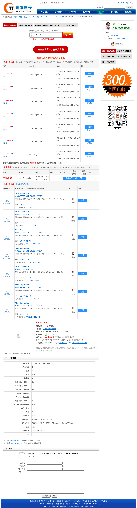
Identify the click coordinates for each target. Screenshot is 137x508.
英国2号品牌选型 (108, 56)
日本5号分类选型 (71, 25)
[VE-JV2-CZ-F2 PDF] (73, 272)
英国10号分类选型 (41, 25)
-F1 (8, 100)
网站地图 (104, 501)
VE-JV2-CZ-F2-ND (33, 280)
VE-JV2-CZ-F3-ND (33, 299)
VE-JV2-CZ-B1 (25, 314)
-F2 (8, 113)
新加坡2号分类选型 (25, 25)
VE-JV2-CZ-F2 (25, 278)
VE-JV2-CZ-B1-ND (33, 317)
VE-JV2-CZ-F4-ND (33, 244)
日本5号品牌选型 (108, 62)
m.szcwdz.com (119, 38)
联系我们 (128, 12)
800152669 (63, 343)
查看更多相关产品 (22, 184)
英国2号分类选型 (56, 25)
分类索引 (72, 12)
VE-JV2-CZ (60, 17)
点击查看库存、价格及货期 (51, 49)
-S (8, 87)
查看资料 (90, 76)
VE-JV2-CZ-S (25, 223)
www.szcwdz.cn (16, 443)
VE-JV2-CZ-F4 (25, 241)
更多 (5, 76)
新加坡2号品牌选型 (124, 51)
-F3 (8, 154)
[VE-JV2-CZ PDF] (73, 199)
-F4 (8, 127)
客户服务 (114, 12)
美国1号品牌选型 (108, 51)
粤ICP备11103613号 (92, 504)
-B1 (8, 140)
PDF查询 (51, 334)
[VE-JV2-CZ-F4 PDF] (73, 236)
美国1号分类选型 (10, 25)
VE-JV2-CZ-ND (32, 207)
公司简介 (58, 12)
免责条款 (33, 501)
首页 (16, 17)
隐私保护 (42, 501)
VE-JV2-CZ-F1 (25, 259)
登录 (117, 3)
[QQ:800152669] (117, 47)
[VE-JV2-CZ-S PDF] (73, 217)
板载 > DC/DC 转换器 (32, 17)
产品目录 (86, 501)
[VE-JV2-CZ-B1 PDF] (73, 309)
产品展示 (100, 12)
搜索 (90, 73)
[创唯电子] (18, 13)
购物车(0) (124, 3)
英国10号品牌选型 (123, 56)
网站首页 (44, 12)
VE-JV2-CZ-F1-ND (33, 262)
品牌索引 (86, 12)
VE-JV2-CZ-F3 (25, 296)
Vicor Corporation (47, 17)
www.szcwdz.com (16, 440)
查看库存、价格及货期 (74, 178)
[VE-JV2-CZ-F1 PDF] (73, 254)
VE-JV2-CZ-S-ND (32, 226)
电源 (20, 17)
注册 (131, 3)
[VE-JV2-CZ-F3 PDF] (73, 291)
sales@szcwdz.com (79, 343)
